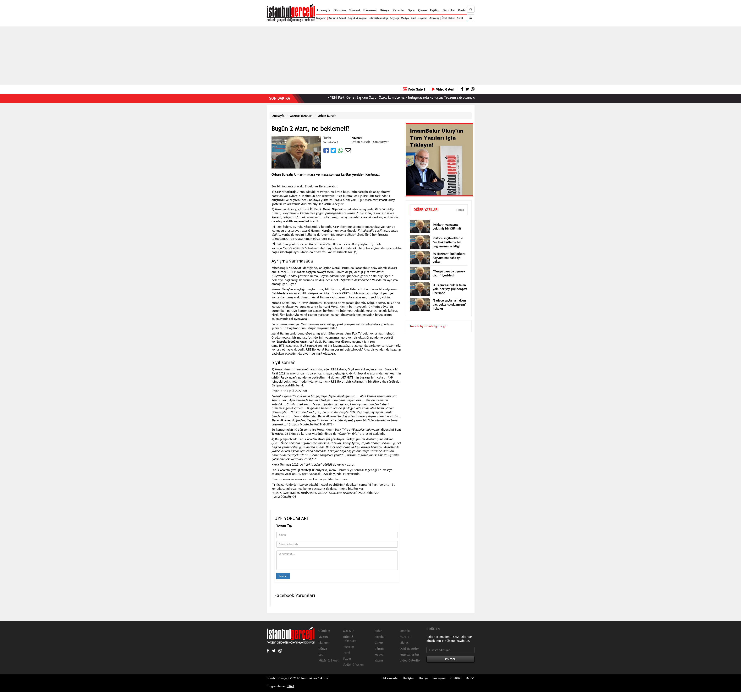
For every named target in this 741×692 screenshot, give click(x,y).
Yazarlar (398, 10)
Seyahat (422, 18)
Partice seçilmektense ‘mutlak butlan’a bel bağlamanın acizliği (448, 236)
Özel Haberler (409, 648)
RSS (472, 678)
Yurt (413, 18)
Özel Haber (448, 18)
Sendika (449, 10)
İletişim (408, 678)
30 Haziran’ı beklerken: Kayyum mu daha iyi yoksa (449, 252)
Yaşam (379, 660)
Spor (411, 10)
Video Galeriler (410, 660)
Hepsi (460, 204)
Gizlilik (455, 678)
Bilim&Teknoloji (378, 18)
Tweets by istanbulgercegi (428, 320)
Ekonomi (369, 10)
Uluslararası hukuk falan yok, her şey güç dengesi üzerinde (450, 283)
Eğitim (434, 10)
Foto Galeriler (409, 654)
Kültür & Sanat (337, 18)
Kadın (462, 10)
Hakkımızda (390, 678)
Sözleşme (439, 678)
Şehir (378, 630)
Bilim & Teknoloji (349, 638)
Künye (423, 678)
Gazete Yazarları (301, 115)
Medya (405, 18)
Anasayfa (323, 10)
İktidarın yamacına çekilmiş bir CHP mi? (447, 221)
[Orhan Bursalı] (296, 152)
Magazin (321, 18)
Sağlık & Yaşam (357, 18)
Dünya (384, 10)
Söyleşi (394, 18)
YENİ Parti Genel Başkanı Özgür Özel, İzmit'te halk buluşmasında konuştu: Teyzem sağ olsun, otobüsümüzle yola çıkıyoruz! (387, 97)
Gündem (339, 10)
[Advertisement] (370, 55)
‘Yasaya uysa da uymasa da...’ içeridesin (449, 267)
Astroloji (434, 18)
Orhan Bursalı (327, 115)
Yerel (460, 18)
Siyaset (354, 10)
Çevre (422, 10)
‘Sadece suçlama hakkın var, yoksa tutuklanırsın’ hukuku (449, 298)
